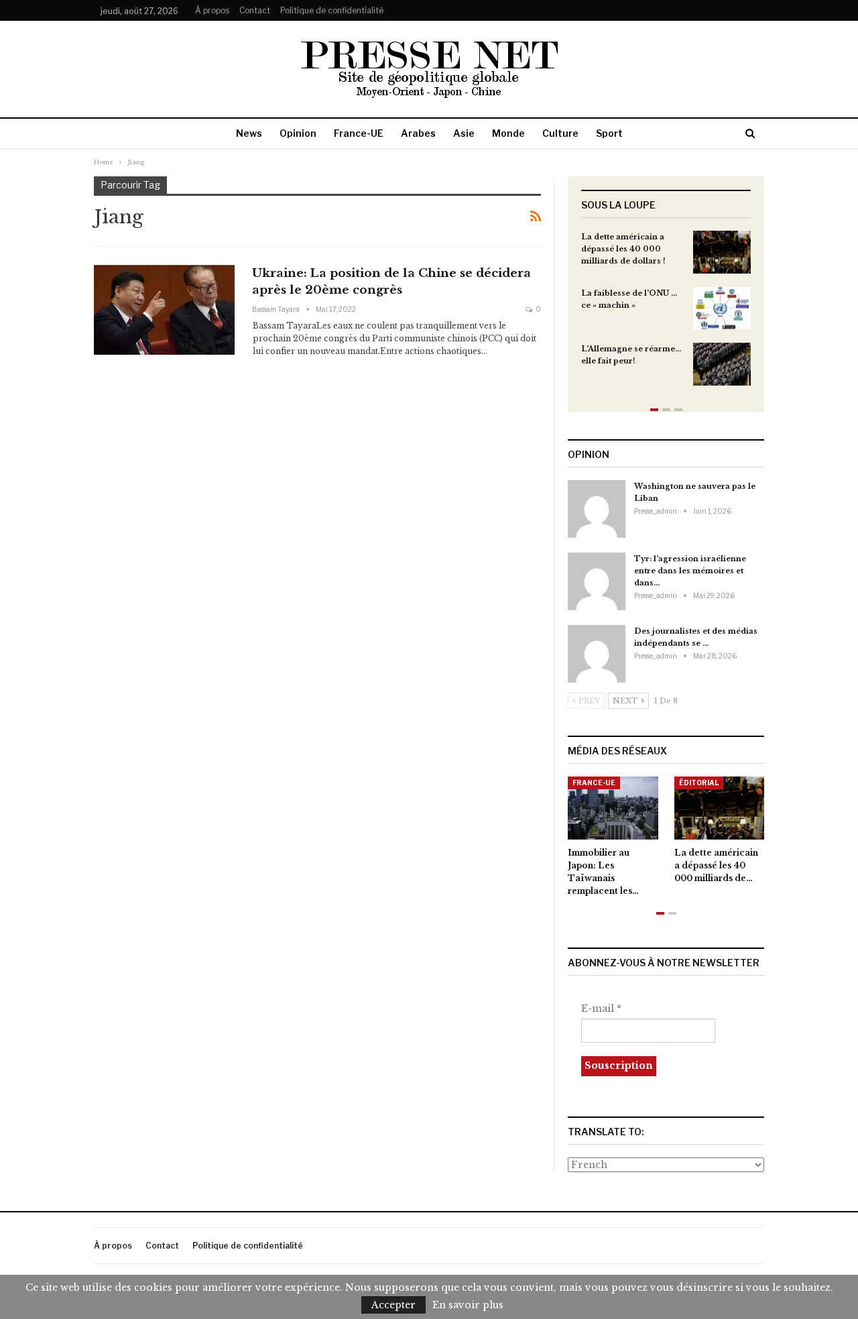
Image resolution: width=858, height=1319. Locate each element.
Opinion (298, 133)
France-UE (358, 133)
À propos (212, 10)
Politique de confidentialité (331, 10)
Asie (464, 133)
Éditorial (699, 783)
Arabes (418, 133)
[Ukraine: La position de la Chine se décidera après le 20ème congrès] (164, 310)
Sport (609, 133)
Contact (254, 10)
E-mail (601, 1008)
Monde (508, 133)
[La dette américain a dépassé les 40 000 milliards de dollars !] (722, 252)
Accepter (393, 1305)
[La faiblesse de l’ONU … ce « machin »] (722, 308)
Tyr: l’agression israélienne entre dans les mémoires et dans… (690, 570)
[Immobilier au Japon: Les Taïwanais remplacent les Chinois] (613, 808)
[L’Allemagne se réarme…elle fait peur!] (722, 364)
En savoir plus (467, 1305)
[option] (666, 315)
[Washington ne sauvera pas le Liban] (596, 509)
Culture (560, 133)
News (249, 133)
